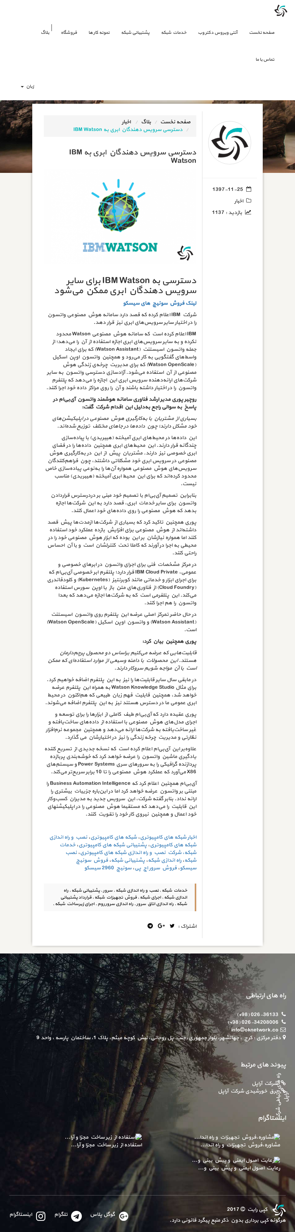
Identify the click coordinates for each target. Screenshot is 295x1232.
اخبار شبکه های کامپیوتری (168, 837)
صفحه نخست (258, 32)
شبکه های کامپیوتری (113, 837)
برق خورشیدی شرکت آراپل (248, 1091)
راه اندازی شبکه (164, 860)
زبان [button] (29, 86)
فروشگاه (69, 32)
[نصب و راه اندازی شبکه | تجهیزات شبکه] (278, 1209)
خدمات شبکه (173, 32)
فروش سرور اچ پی (155, 868)
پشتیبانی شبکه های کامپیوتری (112, 845)
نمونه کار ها (98, 32)
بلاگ (45, 32)
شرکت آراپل (265, 1083)
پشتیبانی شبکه (135, 32)
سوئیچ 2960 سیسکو (107, 868)
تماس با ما (264, 59)
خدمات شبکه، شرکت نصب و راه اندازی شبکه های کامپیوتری (127, 849)
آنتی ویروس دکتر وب (217, 32)
